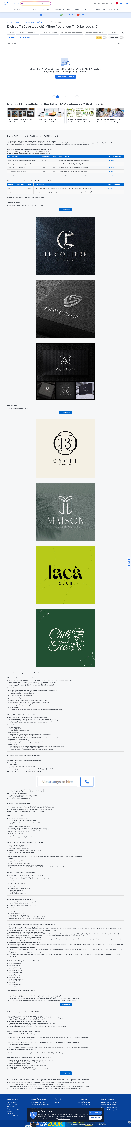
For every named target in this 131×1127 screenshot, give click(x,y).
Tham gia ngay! (65, 1004)
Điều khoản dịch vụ (84, 1102)
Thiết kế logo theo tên (14, 981)
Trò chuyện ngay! (66, 209)
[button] (107, 3)
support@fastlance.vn (110, 1102)
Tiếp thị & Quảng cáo (74, 9)
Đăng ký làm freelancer (38, 1102)
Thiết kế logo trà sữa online (16, 979)
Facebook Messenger (109, 1104)
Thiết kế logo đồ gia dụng (15, 986)
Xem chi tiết (95, 1117)
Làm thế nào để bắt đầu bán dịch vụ (40, 1105)
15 (73, 97)
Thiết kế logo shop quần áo (16, 968)
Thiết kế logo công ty (14, 977)
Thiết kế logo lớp (13, 967)
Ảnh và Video (59, 9)
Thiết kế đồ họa (46, 9)
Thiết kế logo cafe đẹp (15, 984)
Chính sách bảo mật (84, 1104)
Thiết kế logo (41, 22)
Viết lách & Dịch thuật (110, 9)
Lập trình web (33, 9)
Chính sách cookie (64, 1119)
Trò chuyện (111, 160)
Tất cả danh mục (13, 22)
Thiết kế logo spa (13, 982)
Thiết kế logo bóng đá (14, 965)
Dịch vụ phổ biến (19, 9)
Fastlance (57, 1102)
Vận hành (96, 9)
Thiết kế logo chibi (14, 974)
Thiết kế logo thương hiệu (15, 970)
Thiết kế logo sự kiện (14, 975)
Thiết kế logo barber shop (15, 972)
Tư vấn (87, 9)
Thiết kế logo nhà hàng (15, 963)
